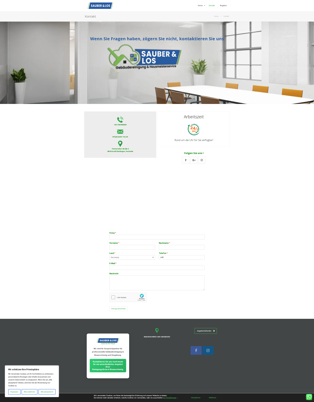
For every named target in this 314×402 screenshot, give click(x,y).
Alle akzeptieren (47, 392)
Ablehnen (212, 397)
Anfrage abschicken (118, 309)
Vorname (114, 243)
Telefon (163, 253)
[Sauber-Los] (100, 5)
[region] (32, 381)
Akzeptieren (195, 397)
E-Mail (112, 263)
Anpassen (14, 392)
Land (112, 253)
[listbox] (132, 257)
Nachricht (113, 273)
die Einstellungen (169, 398)
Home (216, 16)
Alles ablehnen (29, 392)
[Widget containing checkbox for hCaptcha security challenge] (127, 297)
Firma (112, 233)
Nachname (164, 243)
